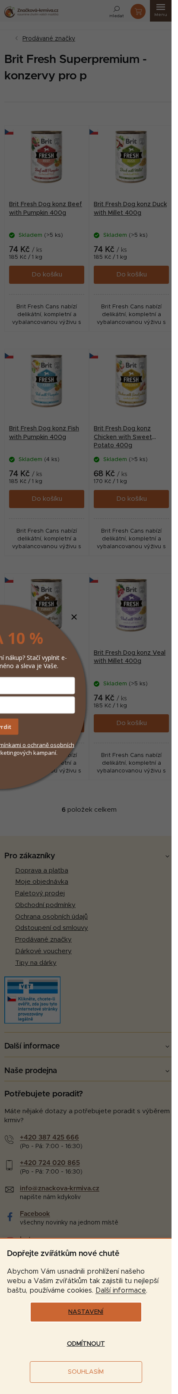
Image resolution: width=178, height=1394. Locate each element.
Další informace (120, 1290)
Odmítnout (86, 1344)
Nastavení (85, 1312)
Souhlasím (86, 1372)
